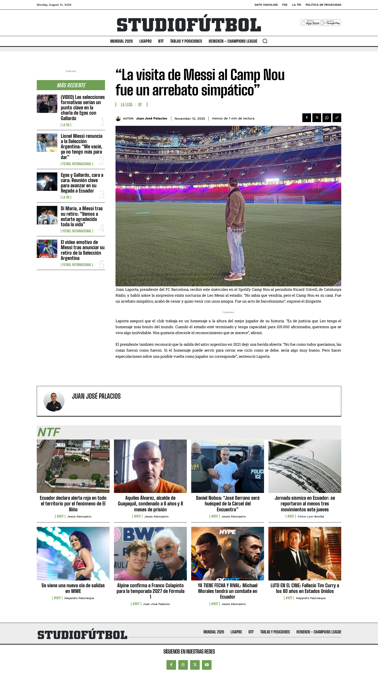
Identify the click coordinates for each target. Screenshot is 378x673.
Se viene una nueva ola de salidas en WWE (73, 588)
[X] (316, 117)
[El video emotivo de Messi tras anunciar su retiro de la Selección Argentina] (47, 249)
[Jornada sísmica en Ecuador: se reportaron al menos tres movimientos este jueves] (304, 469)
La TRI (66, 125)
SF (140, 104)
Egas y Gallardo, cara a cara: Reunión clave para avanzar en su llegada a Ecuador (82, 183)
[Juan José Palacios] (119, 118)
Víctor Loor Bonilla (311, 516)
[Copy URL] (336, 117)
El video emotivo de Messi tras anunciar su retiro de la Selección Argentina (83, 250)
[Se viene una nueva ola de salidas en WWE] (73, 556)
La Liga (127, 104)
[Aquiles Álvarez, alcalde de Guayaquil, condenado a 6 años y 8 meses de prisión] (150, 469)
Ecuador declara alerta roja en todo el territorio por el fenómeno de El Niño (73, 503)
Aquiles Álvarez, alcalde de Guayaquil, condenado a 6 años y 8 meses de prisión (150, 503)
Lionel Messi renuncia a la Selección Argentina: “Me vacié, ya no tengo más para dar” (81, 146)
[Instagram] (183, 665)
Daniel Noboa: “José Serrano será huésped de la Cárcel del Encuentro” (227, 503)
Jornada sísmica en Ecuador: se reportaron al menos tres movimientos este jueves (305, 503)
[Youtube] (207, 665)
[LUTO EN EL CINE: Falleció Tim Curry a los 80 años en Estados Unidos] (304, 556)
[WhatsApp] (326, 117)
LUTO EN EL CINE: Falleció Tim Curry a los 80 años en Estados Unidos (305, 588)
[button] (265, 41)
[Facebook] (306, 117)
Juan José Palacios (151, 118)
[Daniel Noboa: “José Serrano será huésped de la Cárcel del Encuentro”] (227, 469)
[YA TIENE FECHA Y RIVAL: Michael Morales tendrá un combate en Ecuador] (227, 556)
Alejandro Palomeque (79, 598)
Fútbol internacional (76, 164)
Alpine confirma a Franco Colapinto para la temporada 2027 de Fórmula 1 (150, 591)
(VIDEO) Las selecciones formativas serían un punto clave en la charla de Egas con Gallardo (83, 107)
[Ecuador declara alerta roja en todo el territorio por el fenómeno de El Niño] (73, 469)
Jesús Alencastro (79, 516)
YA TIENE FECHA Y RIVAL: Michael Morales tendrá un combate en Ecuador (227, 591)
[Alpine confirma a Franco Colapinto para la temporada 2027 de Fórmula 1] (150, 556)
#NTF (60, 516)
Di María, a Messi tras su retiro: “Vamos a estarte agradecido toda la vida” (82, 216)
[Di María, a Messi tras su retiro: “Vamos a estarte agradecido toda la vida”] (47, 215)
